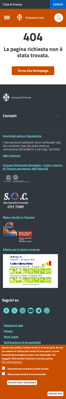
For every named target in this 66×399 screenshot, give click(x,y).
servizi (58, 4)
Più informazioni (12, 362)
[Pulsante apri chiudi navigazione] (7, 19)
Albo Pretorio (11, 155)
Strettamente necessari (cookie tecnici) (28, 368)
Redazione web (13, 325)
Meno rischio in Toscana (18, 217)
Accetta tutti (55, 394)
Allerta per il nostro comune (21, 249)
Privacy (8, 331)
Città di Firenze (12, 4)
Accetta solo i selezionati (22, 383)
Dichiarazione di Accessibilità (22, 342)
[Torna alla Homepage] (6, 97)
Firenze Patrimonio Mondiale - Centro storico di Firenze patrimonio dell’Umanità (32, 167)
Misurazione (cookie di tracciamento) (27, 374)
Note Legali (11, 337)
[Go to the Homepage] (19, 17)
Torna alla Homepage (33, 70)
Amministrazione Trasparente (22, 136)
